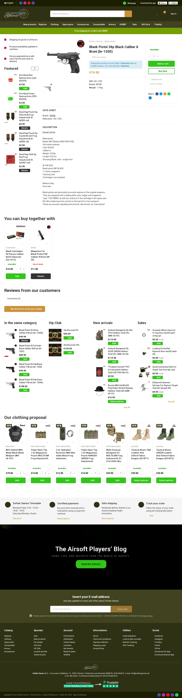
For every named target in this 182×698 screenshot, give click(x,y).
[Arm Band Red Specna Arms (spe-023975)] (10, 80)
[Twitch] (33, 3)
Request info (156, 79)
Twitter (161, 93)
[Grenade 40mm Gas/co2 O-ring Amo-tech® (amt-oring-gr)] (144, 335)
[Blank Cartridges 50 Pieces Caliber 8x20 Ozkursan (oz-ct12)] (16, 235)
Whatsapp (132, 3)
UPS (151, 516)
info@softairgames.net (140, 673)
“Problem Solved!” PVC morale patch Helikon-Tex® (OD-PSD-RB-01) (118, 370)
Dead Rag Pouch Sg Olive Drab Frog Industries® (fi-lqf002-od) (28, 116)
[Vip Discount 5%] (55, 335)
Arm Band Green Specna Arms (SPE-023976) (28, 96)
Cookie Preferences (50, 695)
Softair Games (23, 695)
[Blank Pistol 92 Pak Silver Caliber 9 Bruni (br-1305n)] (10, 384)
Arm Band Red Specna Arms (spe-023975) (28, 78)
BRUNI (99, 84)
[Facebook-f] (20, 3)
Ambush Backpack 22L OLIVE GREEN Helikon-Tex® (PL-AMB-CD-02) (118, 351)
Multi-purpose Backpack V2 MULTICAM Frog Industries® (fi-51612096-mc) (114, 456)
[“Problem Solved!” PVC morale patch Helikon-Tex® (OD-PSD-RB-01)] (99, 372)
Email (165, 93)
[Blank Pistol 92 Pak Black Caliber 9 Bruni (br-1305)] (10, 369)
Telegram (150, 97)
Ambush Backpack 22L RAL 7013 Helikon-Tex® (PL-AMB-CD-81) (120, 333)
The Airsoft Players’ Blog (91, 549)
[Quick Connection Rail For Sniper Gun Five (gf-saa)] (144, 372)
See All (127, 407)
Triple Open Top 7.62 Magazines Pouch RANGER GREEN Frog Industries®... (89, 456)
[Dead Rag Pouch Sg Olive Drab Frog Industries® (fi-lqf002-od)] (10, 117)
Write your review (99, 57)
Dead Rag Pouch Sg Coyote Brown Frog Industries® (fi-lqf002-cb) (28, 137)
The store (17, 518)
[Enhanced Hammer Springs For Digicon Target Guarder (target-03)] (144, 387)
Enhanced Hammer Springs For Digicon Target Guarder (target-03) (165, 385)
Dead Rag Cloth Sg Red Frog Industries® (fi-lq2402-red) (27, 158)
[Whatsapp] (176, 695)
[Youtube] (29, 3)
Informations (63, 518)
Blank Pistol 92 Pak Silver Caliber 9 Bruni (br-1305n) (31, 381)
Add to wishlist (156, 84)
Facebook (157, 93)
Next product (175, 41)
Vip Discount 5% (71, 330)
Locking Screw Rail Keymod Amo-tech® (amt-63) (164, 351)
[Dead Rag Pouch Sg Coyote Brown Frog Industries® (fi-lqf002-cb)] (10, 138)
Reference (47, 119)
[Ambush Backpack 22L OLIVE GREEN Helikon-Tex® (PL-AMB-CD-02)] (99, 353)
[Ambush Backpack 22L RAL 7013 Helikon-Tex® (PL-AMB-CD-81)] (99, 335)
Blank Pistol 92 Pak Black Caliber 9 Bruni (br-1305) (30, 365)
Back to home (172, 41)
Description (50, 127)
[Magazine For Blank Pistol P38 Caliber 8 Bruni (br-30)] (41, 235)
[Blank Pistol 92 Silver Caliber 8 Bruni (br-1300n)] (10, 335)
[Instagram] (24, 3)
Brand (45, 116)
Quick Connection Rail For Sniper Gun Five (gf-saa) (164, 368)
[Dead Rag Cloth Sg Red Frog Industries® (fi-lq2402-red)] (10, 159)
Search (128, 14)
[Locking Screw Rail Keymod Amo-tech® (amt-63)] (144, 353)
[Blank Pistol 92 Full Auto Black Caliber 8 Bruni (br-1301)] (10, 350)
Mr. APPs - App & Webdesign (76, 695)
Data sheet (49, 110)
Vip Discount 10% (71, 345)
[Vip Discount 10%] (55, 350)
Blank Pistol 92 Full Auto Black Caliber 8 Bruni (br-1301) (30, 348)
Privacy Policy (147, 616)
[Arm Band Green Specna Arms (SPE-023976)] (10, 98)
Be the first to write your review (26, 309)
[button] (33, 68)
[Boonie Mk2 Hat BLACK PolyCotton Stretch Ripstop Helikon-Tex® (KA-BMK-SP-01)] (99, 390)
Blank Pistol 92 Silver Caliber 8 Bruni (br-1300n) (31, 331)
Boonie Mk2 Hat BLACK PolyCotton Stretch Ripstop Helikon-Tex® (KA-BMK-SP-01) (120, 389)
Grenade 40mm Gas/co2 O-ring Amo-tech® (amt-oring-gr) (163, 333)
